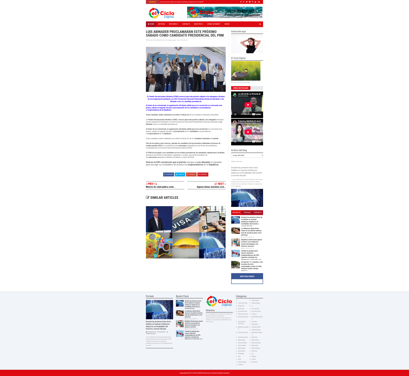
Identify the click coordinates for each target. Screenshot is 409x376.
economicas (242, 311)
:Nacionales (256, 303)
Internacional (243, 332)
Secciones (173, 24)
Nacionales (256, 348)
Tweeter (181, 174)
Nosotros (198, 24)
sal (239, 356)
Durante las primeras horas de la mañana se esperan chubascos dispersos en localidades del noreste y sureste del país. (186, 2)
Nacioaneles (256, 343)
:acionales (255, 300)
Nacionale (241, 348)
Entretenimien (243, 317)
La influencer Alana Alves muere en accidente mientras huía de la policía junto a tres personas (251, 231)
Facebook (169, 174)
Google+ (192, 174)
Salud (254, 359)
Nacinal (254, 337)
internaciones (243, 337)
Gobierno (255, 324)
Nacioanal (255, 340)
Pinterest (203, 174)
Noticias (161, 24)
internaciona (256, 330)
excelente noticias (241, 323)
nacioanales (242, 343)
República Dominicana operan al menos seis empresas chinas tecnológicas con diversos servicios (251, 243)
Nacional (255, 345)
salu (239, 359)
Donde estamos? (213, 24)
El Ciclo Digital (198, 373)
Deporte (241, 306)
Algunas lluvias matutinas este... (211, 187)
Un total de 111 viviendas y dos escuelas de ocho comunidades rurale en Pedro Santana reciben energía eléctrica (252, 266)
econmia (241, 309)
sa (252, 354)
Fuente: (254, 322)
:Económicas (242, 303)
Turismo (255, 362)
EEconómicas (243, 314)
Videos (227, 24)
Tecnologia (242, 362)
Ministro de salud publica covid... (160, 187)
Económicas (256, 311)
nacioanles (242, 345)
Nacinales (241, 340)
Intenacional (256, 327)
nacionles (241, 351)
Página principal (236, 161)
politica (254, 351)
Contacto (186, 24)
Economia (255, 309)
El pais (254, 314)
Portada (241, 354)
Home (152, 24)
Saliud (254, 356)
